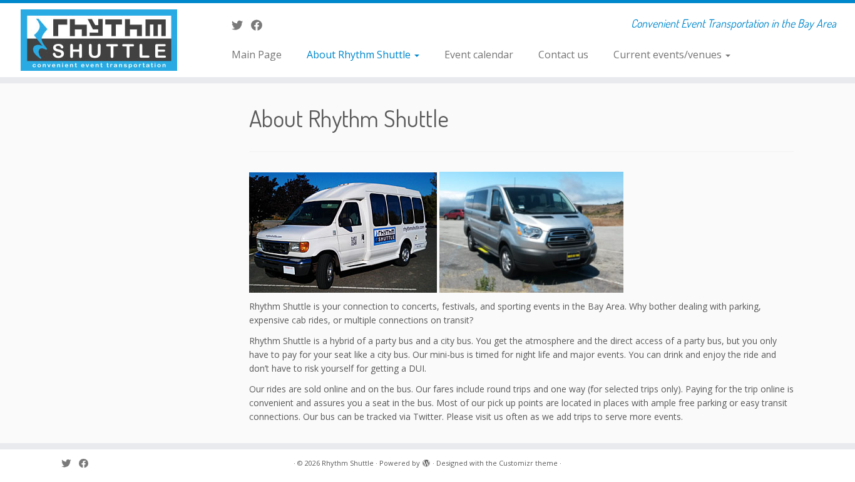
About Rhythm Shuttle (360, 54)
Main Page (257, 54)
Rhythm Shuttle (348, 463)
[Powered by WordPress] (426, 460)
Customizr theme (528, 463)
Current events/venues (668, 54)
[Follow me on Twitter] (241, 25)
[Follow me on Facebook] (260, 25)
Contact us (563, 54)
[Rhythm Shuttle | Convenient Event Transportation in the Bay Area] (98, 40)
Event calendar (478, 54)
